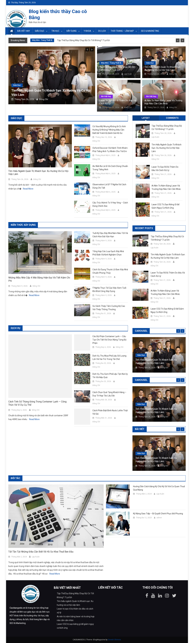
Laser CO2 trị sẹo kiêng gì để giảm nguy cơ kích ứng (165, 206)
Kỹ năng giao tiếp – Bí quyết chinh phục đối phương (158, 513)
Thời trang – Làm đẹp (122, 31)
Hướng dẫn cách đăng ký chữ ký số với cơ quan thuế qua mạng (159, 488)
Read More (28, 189)
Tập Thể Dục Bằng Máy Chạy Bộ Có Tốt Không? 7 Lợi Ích (83, 40)
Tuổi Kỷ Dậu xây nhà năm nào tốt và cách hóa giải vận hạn (110, 235)
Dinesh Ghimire (114, 640)
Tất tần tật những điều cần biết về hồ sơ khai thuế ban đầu (40, 551)
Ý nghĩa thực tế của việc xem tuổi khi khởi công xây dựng (109, 289)
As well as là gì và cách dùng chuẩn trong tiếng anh (110, 168)
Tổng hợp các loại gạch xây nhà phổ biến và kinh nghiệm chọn (108, 253)
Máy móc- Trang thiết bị (42, 40)
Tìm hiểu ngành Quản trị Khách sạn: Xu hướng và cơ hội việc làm (162, 68)
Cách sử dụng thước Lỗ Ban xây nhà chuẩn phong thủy (110, 271)
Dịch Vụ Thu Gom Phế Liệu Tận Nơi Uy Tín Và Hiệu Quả (110, 375)
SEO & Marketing (150, 31)
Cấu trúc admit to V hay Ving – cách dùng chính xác (110, 204)
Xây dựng (71, 31)
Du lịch (102, 31)
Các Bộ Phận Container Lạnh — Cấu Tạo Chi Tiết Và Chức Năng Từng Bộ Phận (109, 339)
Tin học (55, 31)
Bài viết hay (23, 31)
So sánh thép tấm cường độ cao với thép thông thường (108, 308)
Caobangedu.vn (17, 608)
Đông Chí (43, 99)
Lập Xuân (128, 74)
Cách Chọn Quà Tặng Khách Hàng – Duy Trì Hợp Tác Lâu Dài (109, 394)
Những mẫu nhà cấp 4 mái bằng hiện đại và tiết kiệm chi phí (39, 279)
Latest (146, 118)
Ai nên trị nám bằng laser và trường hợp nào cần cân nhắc (163, 102)
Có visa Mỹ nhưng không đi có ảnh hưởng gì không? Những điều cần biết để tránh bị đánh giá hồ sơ (109, 129)
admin (159, 518)
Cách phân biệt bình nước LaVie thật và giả (110, 412)
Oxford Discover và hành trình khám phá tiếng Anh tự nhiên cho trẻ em (110, 149)
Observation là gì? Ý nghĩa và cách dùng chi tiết (109, 186)
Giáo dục (39, 31)
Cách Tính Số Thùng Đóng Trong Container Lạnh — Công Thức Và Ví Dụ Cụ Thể (37, 403)
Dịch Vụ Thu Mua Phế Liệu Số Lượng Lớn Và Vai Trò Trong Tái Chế (109, 357)
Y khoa (87, 31)
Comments (172, 118)
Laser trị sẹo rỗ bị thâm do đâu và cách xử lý (117, 102)
